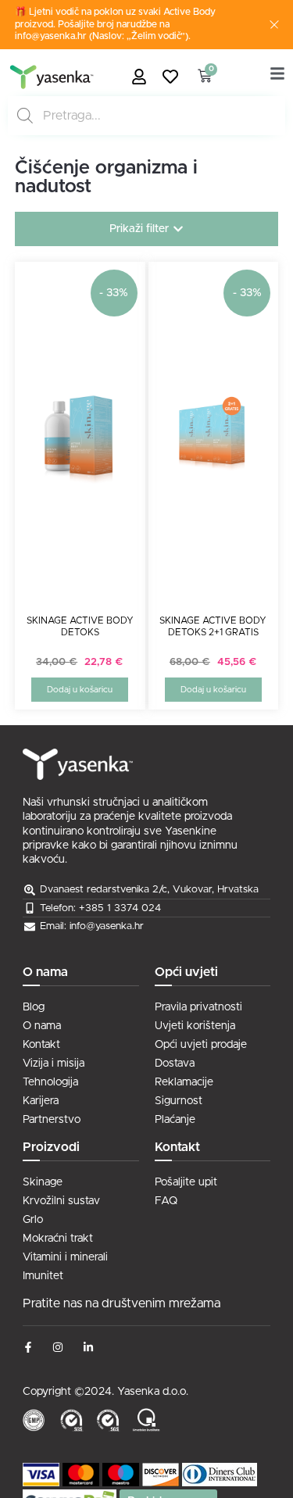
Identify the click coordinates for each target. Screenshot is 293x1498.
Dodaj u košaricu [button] (80, 689)
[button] (147, 229)
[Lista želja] (174, 76)
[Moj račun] (143, 76)
